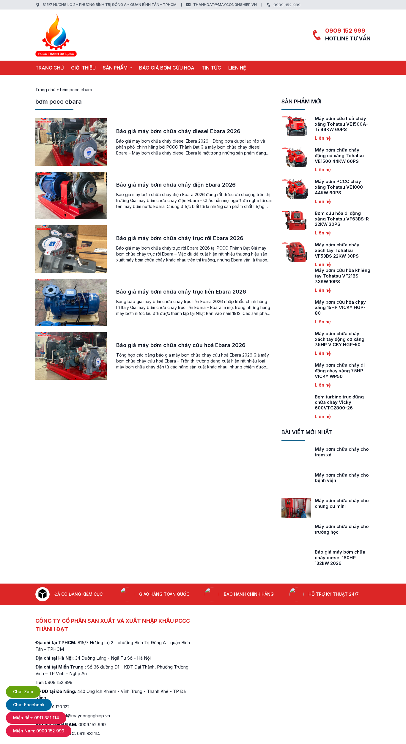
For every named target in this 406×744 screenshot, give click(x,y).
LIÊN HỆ (237, 68)
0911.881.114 (88, 733)
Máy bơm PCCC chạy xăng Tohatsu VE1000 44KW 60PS (339, 187)
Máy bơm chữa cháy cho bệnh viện (342, 477)
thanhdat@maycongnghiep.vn (225, 4)
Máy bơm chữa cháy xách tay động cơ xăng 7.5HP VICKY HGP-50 (339, 339)
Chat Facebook (29, 704)
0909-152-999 (286, 4)
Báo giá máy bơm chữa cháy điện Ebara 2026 (176, 185)
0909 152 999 (345, 30)
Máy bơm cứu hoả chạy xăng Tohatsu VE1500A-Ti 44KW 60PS (341, 124)
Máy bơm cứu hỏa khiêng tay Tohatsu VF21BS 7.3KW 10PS (342, 275)
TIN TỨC (211, 68)
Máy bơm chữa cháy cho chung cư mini (342, 503)
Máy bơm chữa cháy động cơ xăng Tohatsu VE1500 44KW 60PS (339, 155)
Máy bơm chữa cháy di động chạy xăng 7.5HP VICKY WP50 (340, 370)
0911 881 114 (36, 717)
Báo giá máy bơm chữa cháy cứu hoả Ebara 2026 (181, 345)
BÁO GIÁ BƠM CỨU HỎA (166, 68)
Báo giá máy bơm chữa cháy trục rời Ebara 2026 (179, 238)
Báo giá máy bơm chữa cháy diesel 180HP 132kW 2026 (340, 557)
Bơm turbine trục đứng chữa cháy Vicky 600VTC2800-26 (339, 402)
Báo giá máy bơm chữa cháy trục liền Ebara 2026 (181, 292)
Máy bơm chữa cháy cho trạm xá (342, 452)
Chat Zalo (23, 691)
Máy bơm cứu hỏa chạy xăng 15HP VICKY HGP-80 (340, 307)
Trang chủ (49, 68)
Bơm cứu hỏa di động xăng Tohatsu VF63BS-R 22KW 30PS (342, 218)
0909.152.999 (92, 724)
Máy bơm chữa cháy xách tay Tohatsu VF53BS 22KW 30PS (337, 250)
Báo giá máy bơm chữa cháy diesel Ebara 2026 (178, 131)
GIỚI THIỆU (83, 68)
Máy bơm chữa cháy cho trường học (342, 529)
